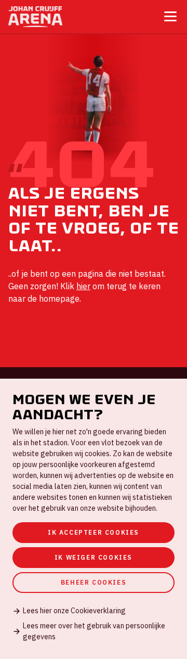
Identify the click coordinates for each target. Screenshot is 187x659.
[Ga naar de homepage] (35, 16)
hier (83, 286)
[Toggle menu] (170, 16)
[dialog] (93, 519)
